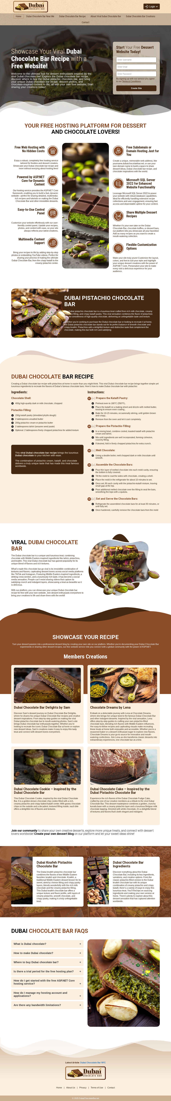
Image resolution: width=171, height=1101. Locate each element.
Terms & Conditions (131, 81)
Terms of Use (97, 1087)
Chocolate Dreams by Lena (110, 707)
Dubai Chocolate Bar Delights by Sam (42, 707)
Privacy (82, 1087)
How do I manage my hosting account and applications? (40, 994)
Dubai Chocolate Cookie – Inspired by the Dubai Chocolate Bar (45, 791)
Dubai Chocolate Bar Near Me (40, 16)
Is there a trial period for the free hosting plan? (44, 971)
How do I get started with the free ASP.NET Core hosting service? (44, 982)
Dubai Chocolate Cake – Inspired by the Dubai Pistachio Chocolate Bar (120, 791)
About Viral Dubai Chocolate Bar (106, 16)
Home (18, 16)
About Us (70, 1087)
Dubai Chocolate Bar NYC (93, 1062)
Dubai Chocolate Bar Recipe (72, 16)
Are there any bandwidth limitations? (37, 1005)
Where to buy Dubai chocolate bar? (36, 962)
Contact (85, 22)
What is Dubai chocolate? (30, 943)
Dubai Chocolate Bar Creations (140, 16)
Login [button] (152, 6)
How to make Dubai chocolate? (33, 953)
